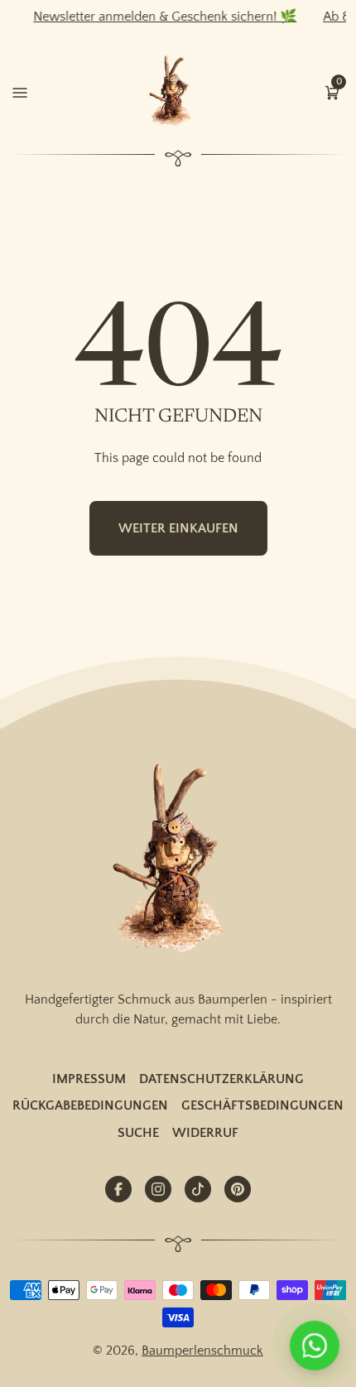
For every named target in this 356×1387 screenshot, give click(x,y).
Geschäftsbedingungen (262, 1105)
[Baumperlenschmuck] (178, 860)
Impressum (89, 1079)
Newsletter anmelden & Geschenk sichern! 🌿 (156, 16)
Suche (138, 1132)
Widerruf (205, 1132)
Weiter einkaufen (178, 528)
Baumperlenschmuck (202, 1350)
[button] (332, 91)
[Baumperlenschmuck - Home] (174, 91)
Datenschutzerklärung (221, 1079)
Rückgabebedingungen (90, 1105)
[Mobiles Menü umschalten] (20, 91)
